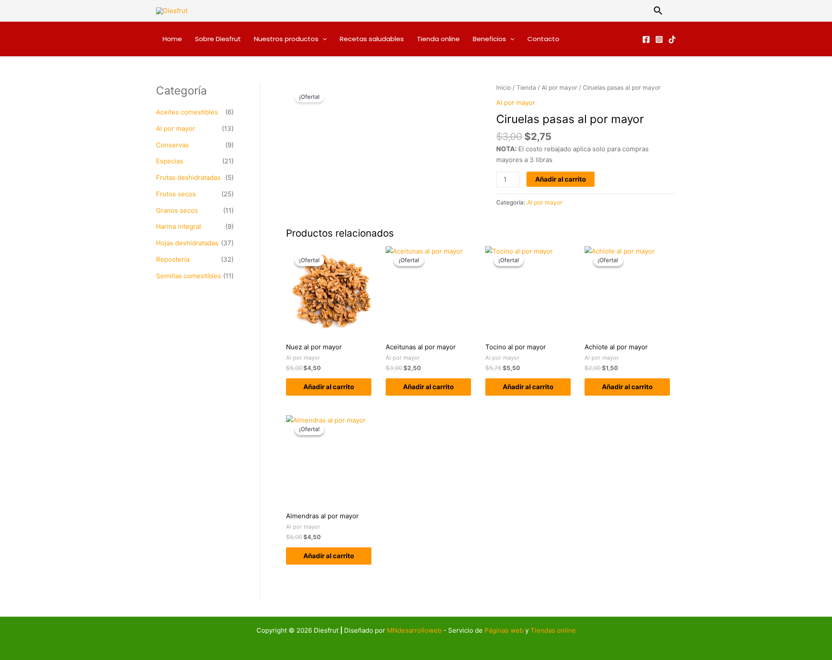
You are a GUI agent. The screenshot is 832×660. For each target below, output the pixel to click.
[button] (658, 10)
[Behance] (672, 39)
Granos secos (177, 210)
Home (172, 38)
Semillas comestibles (188, 276)
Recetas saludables (372, 38)
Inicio (503, 87)
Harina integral (178, 226)
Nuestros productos (286, 38)
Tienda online (438, 38)
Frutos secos (176, 194)
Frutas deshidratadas (188, 177)
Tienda (526, 87)
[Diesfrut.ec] (646, 39)
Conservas (172, 145)
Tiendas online (553, 630)
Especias (169, 161)
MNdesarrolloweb (414, 630)
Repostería (172, 259)
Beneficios (489, 38)
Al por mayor (175, 128)
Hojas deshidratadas (187, 243)
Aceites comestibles (187, 112)
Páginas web (503, 630)
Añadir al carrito (560, 179)
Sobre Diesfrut (218, 38)
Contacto (543, 38)
